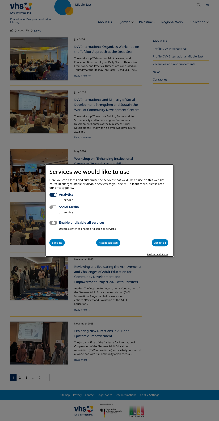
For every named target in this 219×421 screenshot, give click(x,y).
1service (66, 200)
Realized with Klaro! (157, 254)
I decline (57, 243)
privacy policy (64, 188)
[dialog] (109, 210)
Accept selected (108, 243)
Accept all (160, 243)
